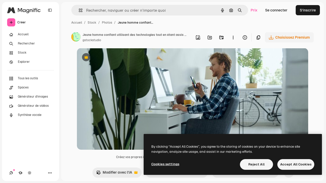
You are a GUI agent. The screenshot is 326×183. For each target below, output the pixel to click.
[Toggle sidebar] (50, 10)
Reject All (256, 164)
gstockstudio (92, 40)
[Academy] (20, 173)
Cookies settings (165, 164)
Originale (110, 57)
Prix (254, 10)
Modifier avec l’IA (114, 173)
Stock (92, 23)
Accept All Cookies (295, 164)
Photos (107, 23)
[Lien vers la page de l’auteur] (75, 37)
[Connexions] (11, 173)
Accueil (76, 23)
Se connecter (276, 10)
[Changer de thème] (29, 173)
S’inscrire (308, 10)
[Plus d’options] (233, 37)
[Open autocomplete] (79, 10)
